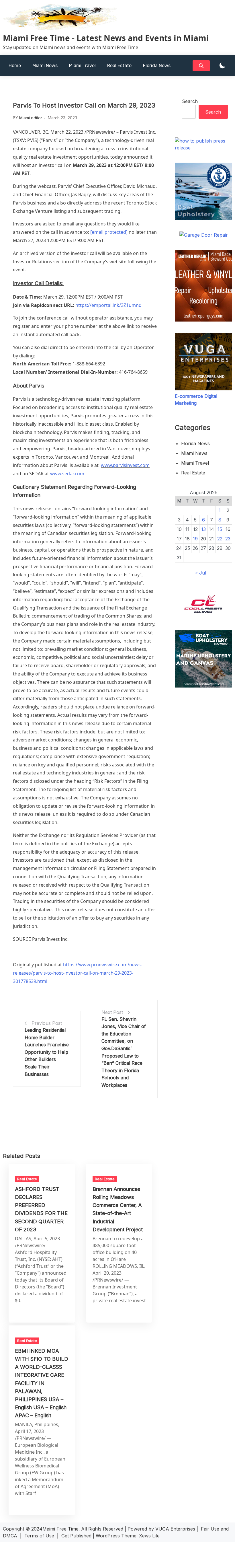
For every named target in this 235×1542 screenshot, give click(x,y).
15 (220, 529)
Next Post (112, 1012)
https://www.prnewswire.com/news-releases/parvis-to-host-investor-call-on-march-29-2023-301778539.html (77, 972)
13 (203, 529)
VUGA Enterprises (175, 1529)
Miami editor (30, 117)
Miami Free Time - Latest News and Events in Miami (106, 37)
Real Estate (119, 65)
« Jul (200, 573)
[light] (222, 66)
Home (15, 65)
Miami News (45, 65)
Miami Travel (82, 65)
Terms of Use (39, 1536)
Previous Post (47, 1023)
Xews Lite (149, 1536)
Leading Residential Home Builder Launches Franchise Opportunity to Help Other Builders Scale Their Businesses (47, 1052)
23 (227, 539)
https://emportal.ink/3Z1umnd (108, 305)
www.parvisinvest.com (125, 465)
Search (190, 101)
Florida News (157, 65)
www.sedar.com (67, 473)
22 (219, 539)
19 (195, 539)
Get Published (76, 1536)
